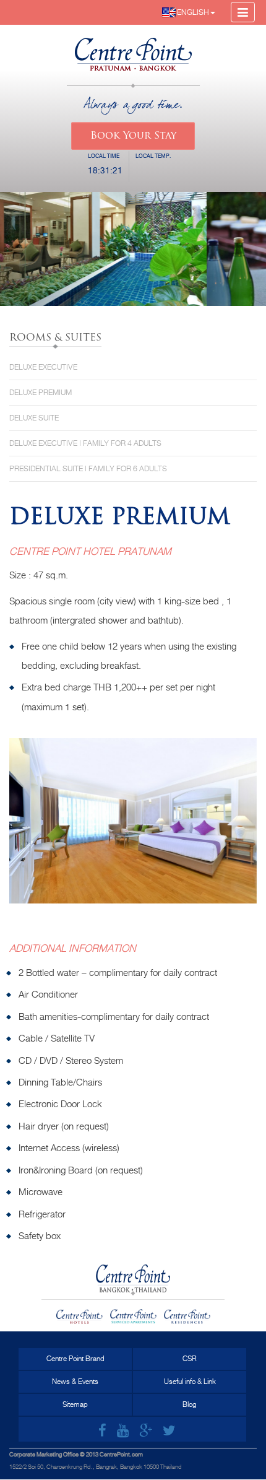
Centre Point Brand (75, 1358)
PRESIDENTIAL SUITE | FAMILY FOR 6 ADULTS (88, 469)
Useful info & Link (190, 1381)
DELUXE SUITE (34, 418)
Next (238, 832)
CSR (189, 1358)
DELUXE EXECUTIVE (43, 367)
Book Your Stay (133, 136)
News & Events (75, 1381)
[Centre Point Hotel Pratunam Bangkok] (133, 48)
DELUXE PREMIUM (40, 392)
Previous (27, 832)
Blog (189, 1404)
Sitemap (75, 1404)
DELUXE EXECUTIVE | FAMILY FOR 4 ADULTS (85, 443)
